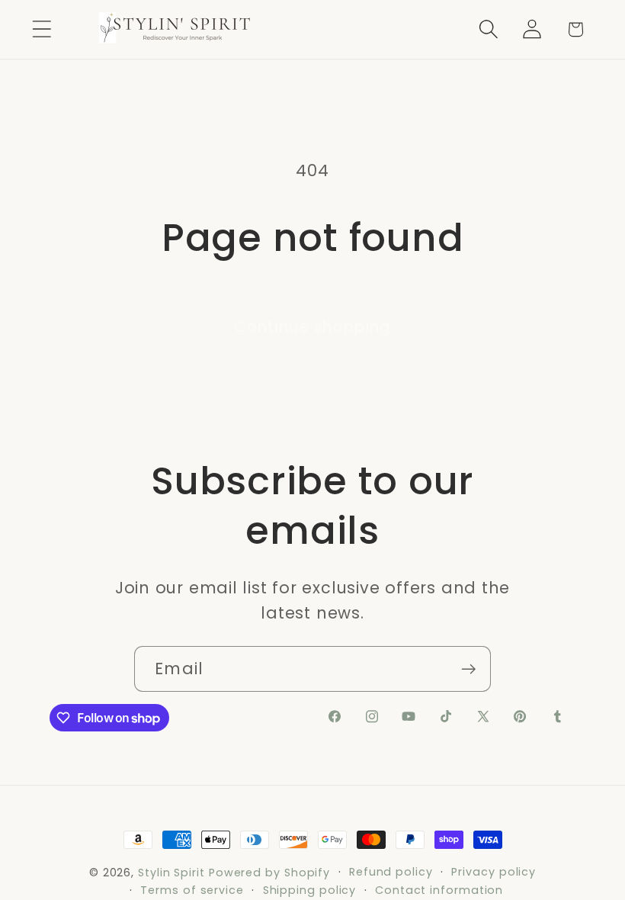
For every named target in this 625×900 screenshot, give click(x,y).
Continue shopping (312, 327)
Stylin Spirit (171, 872)
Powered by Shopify (269, 872)
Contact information (439, 890)
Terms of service (192, 890)
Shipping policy (310, 890)
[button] (41, 29)
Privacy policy (493, 871)
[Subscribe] (468, 669)
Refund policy (391, 871)
